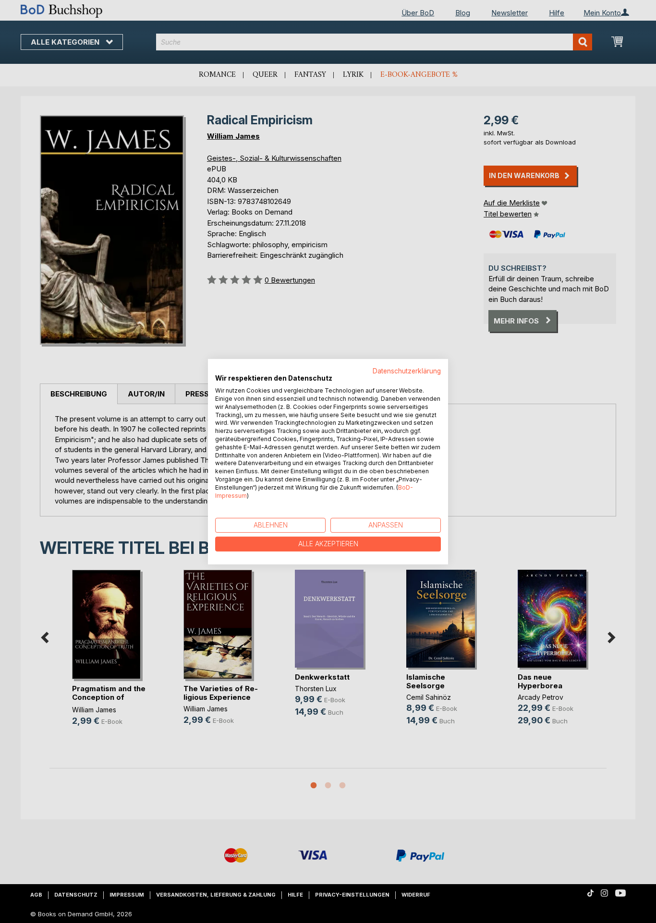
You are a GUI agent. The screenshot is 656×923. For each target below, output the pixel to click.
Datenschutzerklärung (407, 370)
